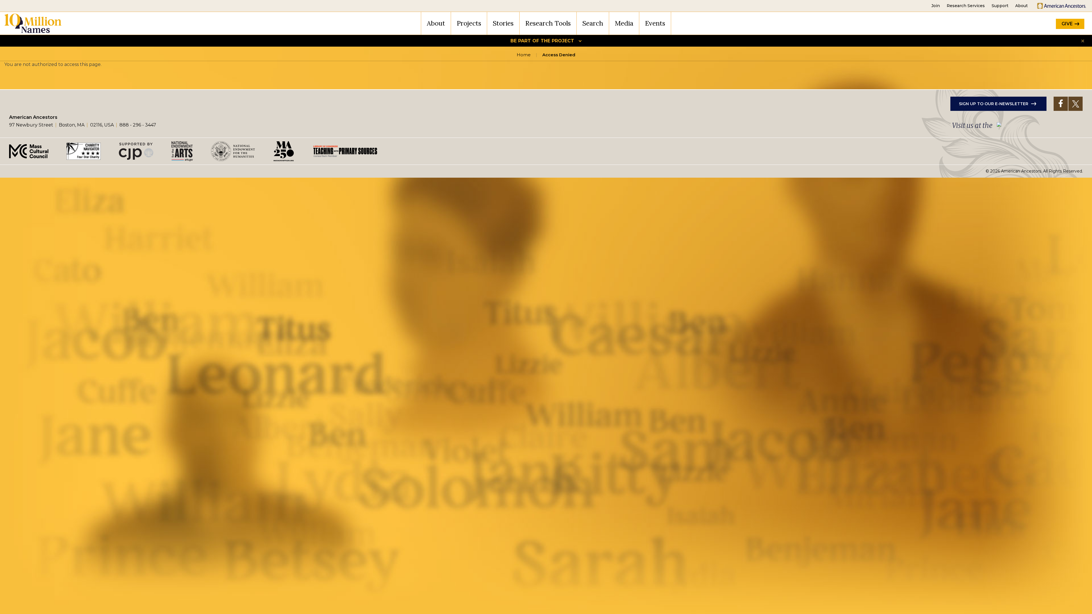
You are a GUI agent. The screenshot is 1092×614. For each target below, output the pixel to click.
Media (624, 23)
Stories (503, 23)
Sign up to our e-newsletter (993, 103)
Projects (469, 23)
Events (655, 23)
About (1021, 5)
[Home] (33, 23)
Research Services (966, 5)
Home (524, 54)
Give (1067, 23)
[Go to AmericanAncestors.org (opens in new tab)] (1061, 6)
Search (592, 23)
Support (1000, 5)
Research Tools (548, 23)
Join (935, 5)
